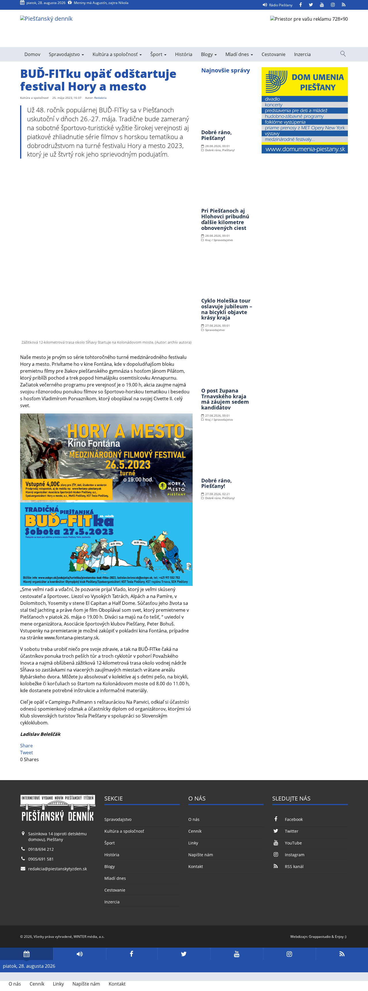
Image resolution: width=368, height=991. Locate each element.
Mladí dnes (237, 54)
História (183, 54)
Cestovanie (273, 54)
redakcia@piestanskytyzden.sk (57, 868)
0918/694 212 (41, 849)
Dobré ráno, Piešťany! (216, 135)
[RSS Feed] (344, 5)
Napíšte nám (200, 854)
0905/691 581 (41, 859)
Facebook (293, 819)
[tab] (26, 954)
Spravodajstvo (65, 54)
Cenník (195, 831)
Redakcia (100, 98)
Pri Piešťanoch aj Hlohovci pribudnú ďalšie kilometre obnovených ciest (225, 219)
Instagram (294, 854)
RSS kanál (294, 866)
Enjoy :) (340, 936)
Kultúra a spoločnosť (116, 54)
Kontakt (195, 866)
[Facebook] (300, 5)
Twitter (291, 831)
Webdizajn (298, 936)
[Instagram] (333, 5)
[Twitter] (310, 5)
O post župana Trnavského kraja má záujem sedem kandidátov (225, 399)
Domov (32, 54)
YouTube (293, 843)
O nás (194, 819)
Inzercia (302, 54)
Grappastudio (320, 936)
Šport (157, 54)
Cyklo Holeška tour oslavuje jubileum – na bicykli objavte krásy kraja (226, 309)
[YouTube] (322, 5)
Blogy (207, 54)
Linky (193, 843)
